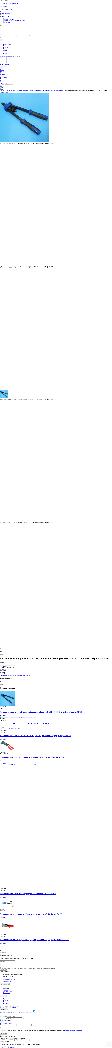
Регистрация (4, 1033)
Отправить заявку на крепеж (8, 1047)
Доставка (5, 51)
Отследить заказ (7, 991)
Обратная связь (7, 987)
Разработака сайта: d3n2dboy (8, 1007)
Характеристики (10, 675)
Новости (5, 47)
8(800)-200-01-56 (4, 16)
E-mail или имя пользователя (8, 1025)
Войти (2, 1021)
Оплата (5, 50)
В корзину (3, 666)
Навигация (3, 996)
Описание (3, 675)
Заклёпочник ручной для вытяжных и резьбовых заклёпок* (46, 90)
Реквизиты (6, 53)
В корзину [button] (3, 715)
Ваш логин (3, 1016)
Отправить (3, 969)
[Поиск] (1, 40)
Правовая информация (9, 998)
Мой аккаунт (6, 988)
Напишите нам (4, 1009)
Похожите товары (20, 675)
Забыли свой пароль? (6, 1023)
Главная (5, 46)
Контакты (6, 49)
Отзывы (28, 675)
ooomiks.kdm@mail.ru (6, 13)
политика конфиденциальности (73, 1030)
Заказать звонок (5, 1041)
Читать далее (3, 727)
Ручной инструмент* (22, 90)
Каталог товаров (8, 44)
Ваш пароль (3, 1018)
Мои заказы (6, 993)
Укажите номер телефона (7, 1039)
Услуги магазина (5, 984)
